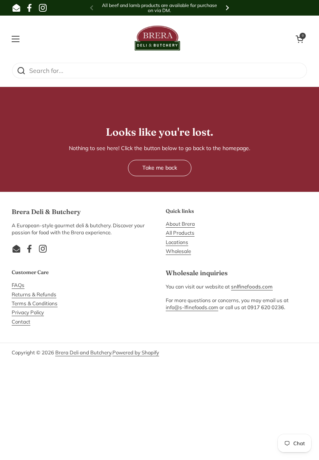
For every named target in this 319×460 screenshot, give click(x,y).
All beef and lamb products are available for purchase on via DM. (159, 8)
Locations (177, 242)
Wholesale (178, 251)
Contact (21, 321)
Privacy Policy (28, 312)
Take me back (159, 167)
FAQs (18, 285)
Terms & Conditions (35, 303)
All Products (180, 233)
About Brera (180, 224)
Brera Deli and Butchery (83, 352)
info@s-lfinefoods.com (192, 307)
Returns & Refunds (34, 294)
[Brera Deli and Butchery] (157, 39)
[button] (299, 39)
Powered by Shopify (135, 352)
